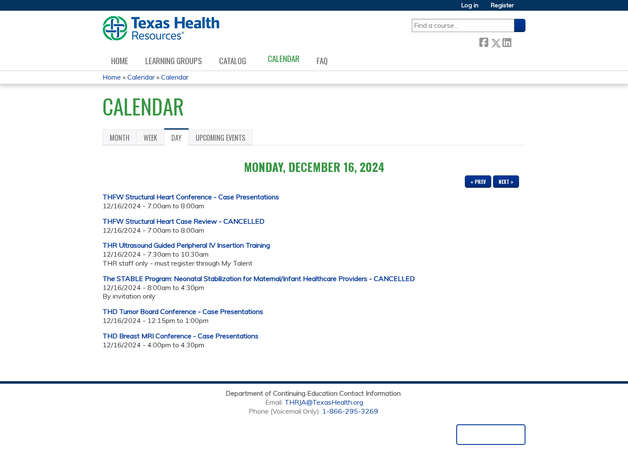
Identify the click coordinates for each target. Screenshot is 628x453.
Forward (518, 41)
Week (150, 138)
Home (119, 60)
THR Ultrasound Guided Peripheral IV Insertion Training (186, 245)
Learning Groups (173, 60)
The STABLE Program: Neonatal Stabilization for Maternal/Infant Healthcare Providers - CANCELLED (259, 278)
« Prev (478, 181)
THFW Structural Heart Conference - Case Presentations (191, 196)
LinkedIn (506, 41)
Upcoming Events (220, 138)
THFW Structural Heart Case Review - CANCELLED (183, 221)
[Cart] (522, 8)
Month (119, 138)
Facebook (483, 41)
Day (180, 139)
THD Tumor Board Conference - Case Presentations (183, 311)
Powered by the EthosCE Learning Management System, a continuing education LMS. (490, 434)
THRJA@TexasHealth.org (324, 402)
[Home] (161, 28)
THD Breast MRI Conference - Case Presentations (180, 336)
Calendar (283, 58)
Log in (469, 5)
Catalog (232, 60)
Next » (506, 181)
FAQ (322, 60)
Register (502, 5)
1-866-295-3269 (350, 411)
